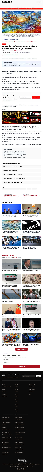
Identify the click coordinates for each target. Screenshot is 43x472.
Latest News (4, 391)
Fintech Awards (4, 435)
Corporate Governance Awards (7, 430)
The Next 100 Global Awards (20, 430)
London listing (19, 137)
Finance (22, 4)
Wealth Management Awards (20, 432)
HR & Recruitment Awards (19, 427)
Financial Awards (18, 447)
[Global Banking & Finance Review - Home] (11, 2)
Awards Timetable (32, 386)
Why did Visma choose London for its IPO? (12, 166)
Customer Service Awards (6, 425)
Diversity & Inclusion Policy (19, 444)
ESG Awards (4, 440)
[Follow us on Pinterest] (17, 468)
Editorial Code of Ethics (19, 442)
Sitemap (28, 466)
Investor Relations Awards (19, 415)
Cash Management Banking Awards (7, 420)
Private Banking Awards (19, 449)
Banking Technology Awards (6, 422)
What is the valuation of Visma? (10, 170)
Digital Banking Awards (5, 452)
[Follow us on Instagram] (19, 468)
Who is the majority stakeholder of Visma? (12, 174)
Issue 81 (16, 391)
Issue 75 (16, 401)
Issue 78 (16, 396)
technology (34, 58)
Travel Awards (17, 434)
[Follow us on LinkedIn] (23, 468)
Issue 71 (16, 407)
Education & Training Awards (6, 437)
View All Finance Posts (21, 349)
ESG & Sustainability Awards (6, 439)
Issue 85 (16, 384)
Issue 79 (16, 394)
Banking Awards (4, 449)
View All (16, 411)
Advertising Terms (5, 396)
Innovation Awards (5, 444)
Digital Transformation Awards (6, 434)
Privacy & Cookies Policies (6, 392)
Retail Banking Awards (19, 452)
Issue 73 (16, 404)
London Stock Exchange (6, 58)
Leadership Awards (18, 417)
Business (17, 4)
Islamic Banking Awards (19, 419)
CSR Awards (4, 427)
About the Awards (32, 384)
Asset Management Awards (6, 415)
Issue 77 (16, 397)
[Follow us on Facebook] (21, 468)
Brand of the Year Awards (6, 417)
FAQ (30, 394)
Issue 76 (16, 399)
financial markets (23, 58)
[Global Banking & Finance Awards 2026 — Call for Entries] (21, 117)
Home (3, 41)
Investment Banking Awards (6, 447)
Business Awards (4, 419)
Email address (24, 374)
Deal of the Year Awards (6, 429)
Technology (31, 4)
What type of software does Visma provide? (13, 182)
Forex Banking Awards (5, 442)
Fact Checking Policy (18, 445)
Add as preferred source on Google (10, 54)
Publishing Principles (18, 437)
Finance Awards (4, 454)
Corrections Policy (18, 440)
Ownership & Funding (18, 439)
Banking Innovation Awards (6, 450)
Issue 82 (16, 389)
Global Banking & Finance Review (15, 50)
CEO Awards (4, 424)
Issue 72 (16, 406)
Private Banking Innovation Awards (21, 450)
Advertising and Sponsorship (6, 386)
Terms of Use (4, 394)
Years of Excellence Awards (20, 435)
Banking (26, 4)
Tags (32, 466)
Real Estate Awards (18, 420)
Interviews (12, 4)
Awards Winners (32, 387)
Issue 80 (16, 392)
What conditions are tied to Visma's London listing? (14, 178)
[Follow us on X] (25, 468)
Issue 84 (16, 386)
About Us (3, 384)
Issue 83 (16, 387)
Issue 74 (16, 402)
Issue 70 (16, 409)
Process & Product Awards (19, 424)
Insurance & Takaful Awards (6, 445)
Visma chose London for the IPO (9, 126)
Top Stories (6, 4)
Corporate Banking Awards (6, 432)
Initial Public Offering (15, 58)
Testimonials (31, 391)
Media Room (31, 392)
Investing (37, 4)
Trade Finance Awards (19, 429)
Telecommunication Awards (19, 425)
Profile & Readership (5, 387)
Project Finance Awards (19, 422)
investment (29, 58)
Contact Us (3, 389)
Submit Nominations (32, 389)
